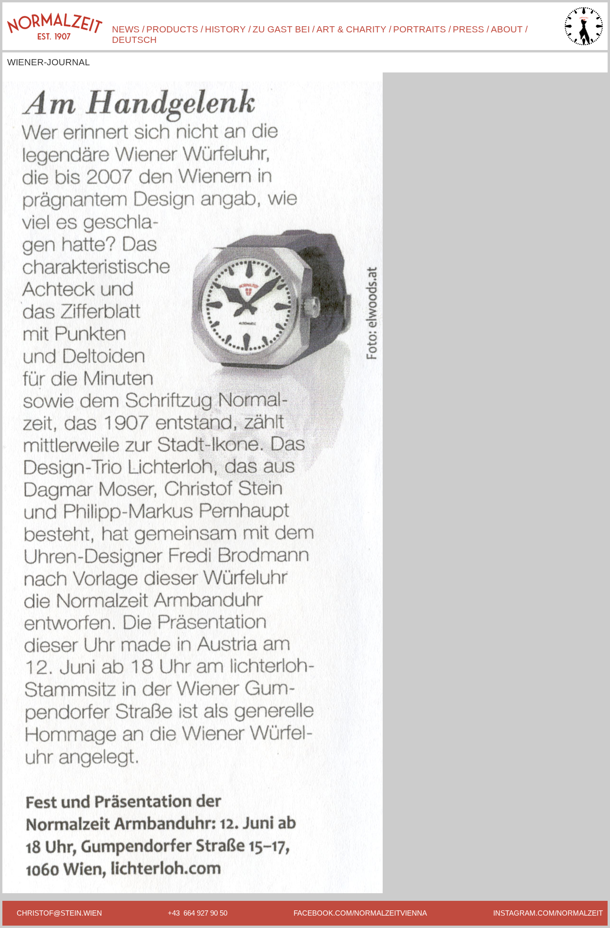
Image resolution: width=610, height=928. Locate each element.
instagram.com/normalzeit (548, 913)
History (225, 29)
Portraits (419, 29)
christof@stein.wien (59, 913)
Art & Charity (351, 29)
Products (172, 29)
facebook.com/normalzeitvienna (360, 913)
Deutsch (134, 40)
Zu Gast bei (281, 29)
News (126, 29)
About (507, 29)
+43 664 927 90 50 (197, 913)
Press (468, 29)
